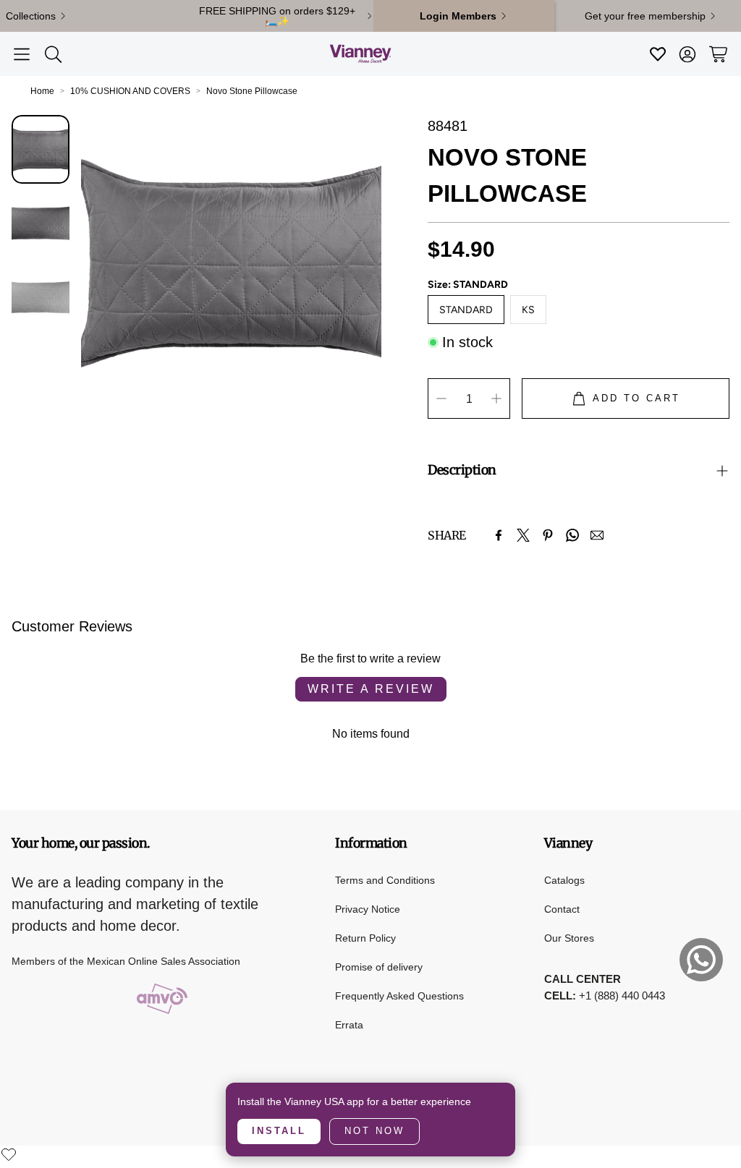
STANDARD (466, 310)
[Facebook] (498, 535)
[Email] (597, 535)
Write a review (371, 689)
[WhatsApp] (572, 535)
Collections (31, 16)
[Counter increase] (496, 398)
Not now (374, 1130)
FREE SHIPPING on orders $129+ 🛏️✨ (277, 16)
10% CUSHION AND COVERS (130, 91)
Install (279, 1130)
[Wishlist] (8, 1154)
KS (528, 310)
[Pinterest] (547, 535)
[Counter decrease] (441, 398)
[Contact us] (701, 959)
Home (42, 91)
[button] (22, 54)
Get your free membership (645, 16)
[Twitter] (523, 535)
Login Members (458, 16)
